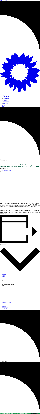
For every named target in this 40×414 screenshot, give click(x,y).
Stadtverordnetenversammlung (6, 170)
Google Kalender (4, 274)
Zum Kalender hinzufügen (3, 244)
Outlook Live (3, 276)
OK (31, 413)
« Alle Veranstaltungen (3, 161)
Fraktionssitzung (4, 169)
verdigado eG (25, 303)
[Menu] (0, 159)
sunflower (16, 303)
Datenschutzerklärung (34, 413)
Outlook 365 (3, 275)
